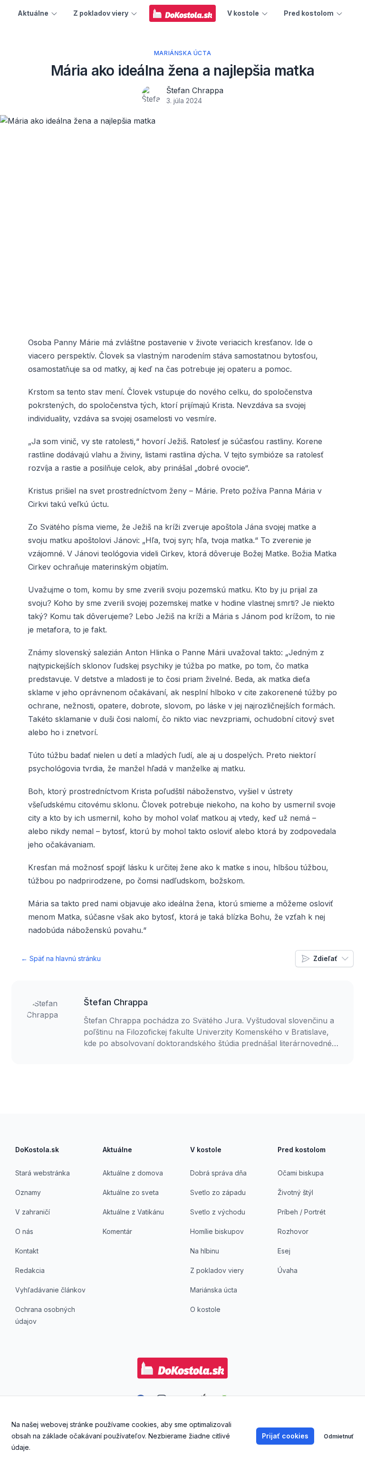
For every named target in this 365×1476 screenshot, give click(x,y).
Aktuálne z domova (133, 1173)
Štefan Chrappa (194, 90)
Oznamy (28, 1192)
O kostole (205, 1309)
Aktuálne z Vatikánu (133, 1212)
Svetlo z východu (217, 1212)
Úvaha (288, 1270)
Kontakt (26, 1251)
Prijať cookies (285, 1436)
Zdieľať (325, 958)
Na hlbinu (204, 1251)
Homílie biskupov (217, 1231)
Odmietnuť (339, 1436)
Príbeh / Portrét (302, 1212)
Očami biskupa (301, 1173)
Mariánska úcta (213, 1290)
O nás (24, 1231)
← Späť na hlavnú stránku (61, 958)
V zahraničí (32, 1212)
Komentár (117, 1231)
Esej (284, 1251)
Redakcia (30, 1270)
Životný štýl (295, 1192)
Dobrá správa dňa (218, 1173)
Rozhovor (293, 1231)
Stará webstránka (42, 1173)
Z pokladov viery (217, 1270)
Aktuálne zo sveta (131, 1192)
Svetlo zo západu (218, 1192)
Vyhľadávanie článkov (50, 1290)
